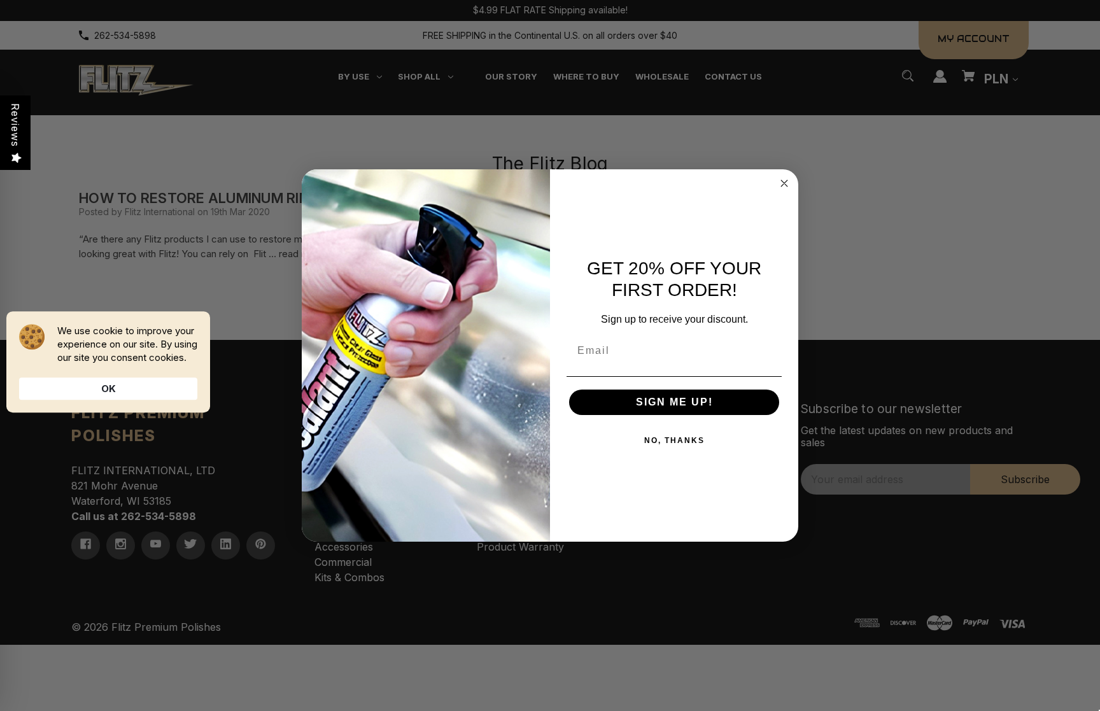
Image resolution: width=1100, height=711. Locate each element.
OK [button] (108, 389)
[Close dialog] (784, 183)
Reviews (15, 125)
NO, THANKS (674, 440)
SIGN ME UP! (674, 402)
